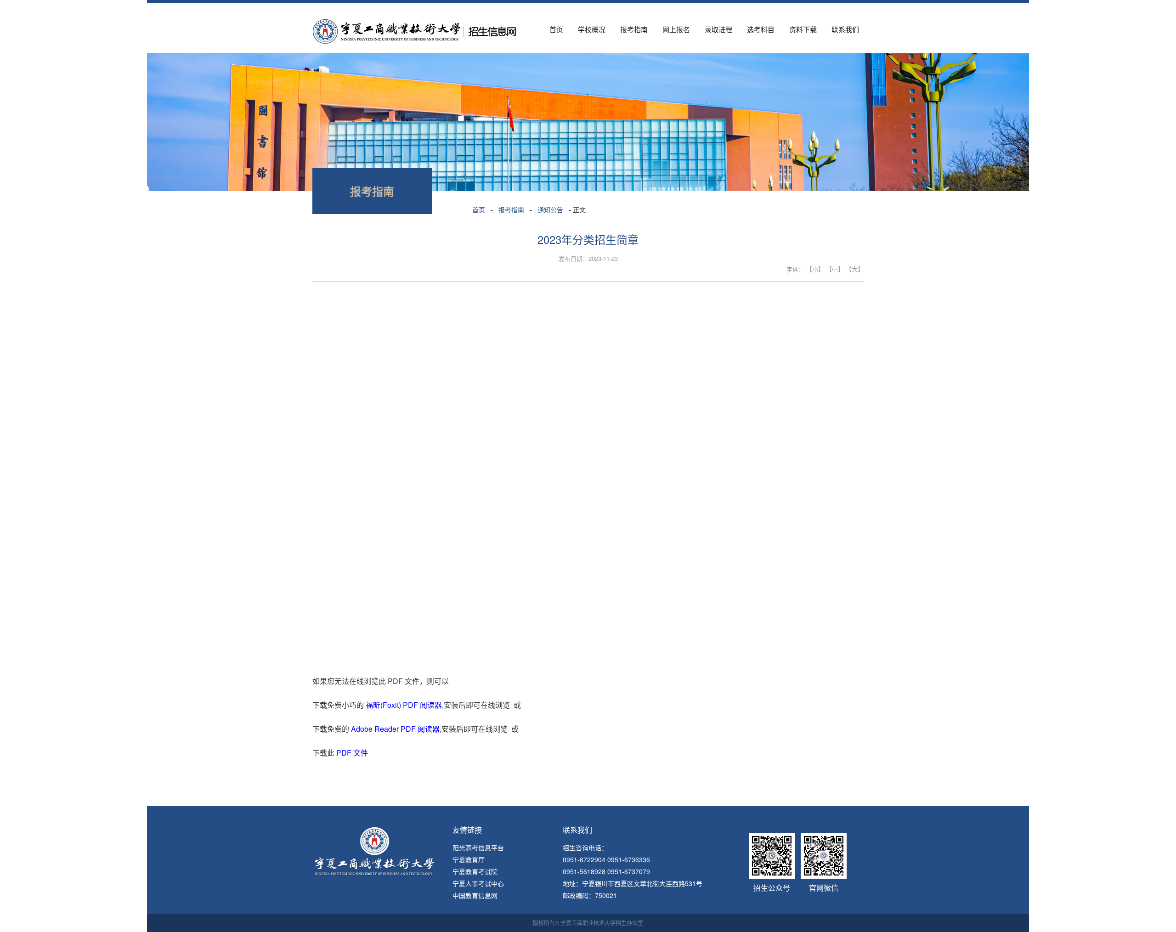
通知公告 (550, 209)
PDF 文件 (352, 752)
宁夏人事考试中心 (478, 883)
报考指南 (511, 209)
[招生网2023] (414, 24)
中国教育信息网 (475, 895)
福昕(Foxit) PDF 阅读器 (404, 705)
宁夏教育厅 (468, 859)
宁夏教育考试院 (475, 871)
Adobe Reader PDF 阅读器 (395, 728)
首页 (478, 209)
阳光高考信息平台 (478, 847)
